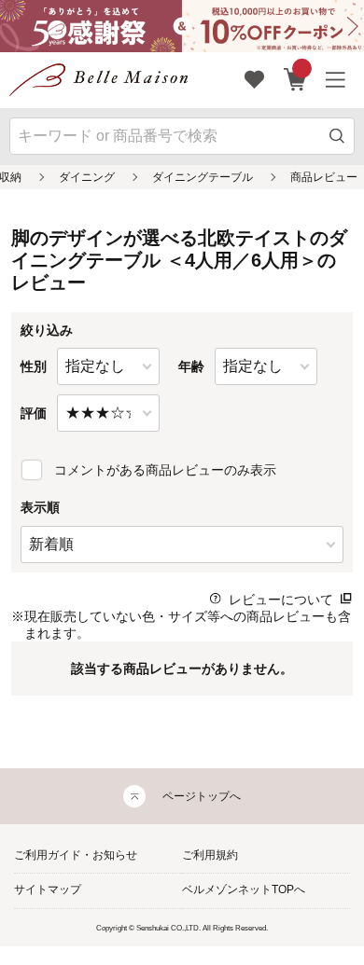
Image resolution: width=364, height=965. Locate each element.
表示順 (40, 507)
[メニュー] (336, 80)
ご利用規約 (210, 855)
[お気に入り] (254, 80)
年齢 (191, 366)
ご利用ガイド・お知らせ (75, 855)
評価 (34, 413)
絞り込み (47, 330)
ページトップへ (201, 796)
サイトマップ (47, 889)
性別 (34, 366)
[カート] (295, 80)
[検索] (337, 135)
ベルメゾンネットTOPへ (243, 889)
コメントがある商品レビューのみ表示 (165, 469)
